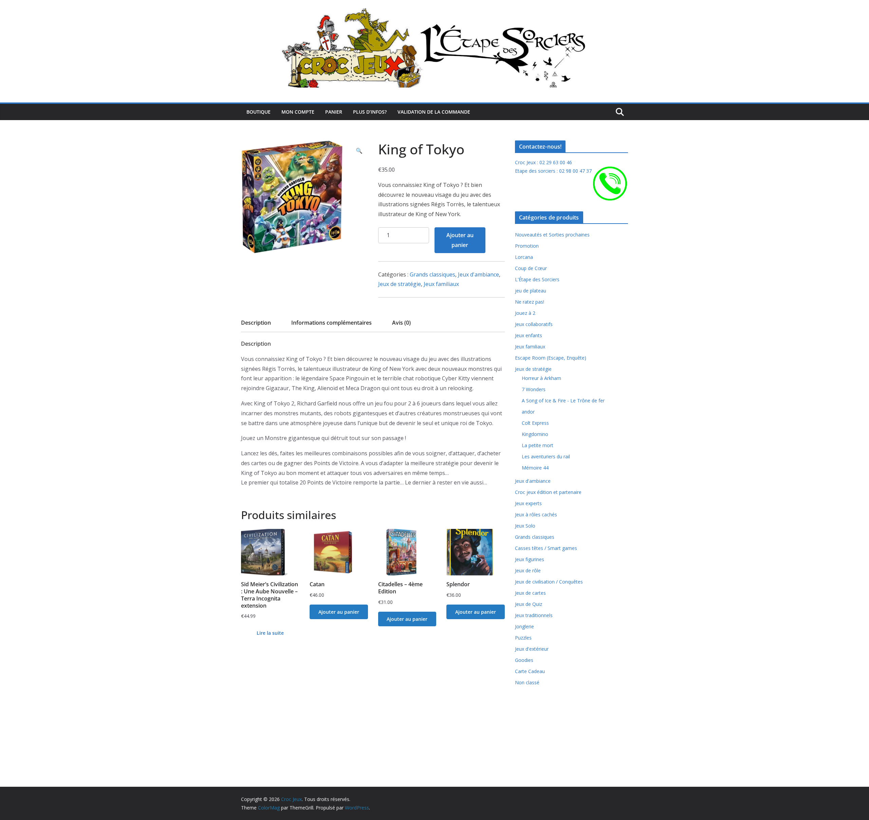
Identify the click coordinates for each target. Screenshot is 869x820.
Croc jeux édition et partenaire (548, 492)
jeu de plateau (530, 290)
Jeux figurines (529, 559)
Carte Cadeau (530, 671)
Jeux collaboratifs (534, 324)
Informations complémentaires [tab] (331, 322)
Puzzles (523, 637)
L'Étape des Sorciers (537, 279)
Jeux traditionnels (534, 615)
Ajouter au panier (460, 240)
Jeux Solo (525, 525)
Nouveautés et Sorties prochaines (552, 234)
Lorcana (524, 257)
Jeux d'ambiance (478, 274)
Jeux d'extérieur (532, 649)
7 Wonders (534, 389)
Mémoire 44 (535, 467)
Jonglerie (524, 626)
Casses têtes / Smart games (546, 548)
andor (528, 411)
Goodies (524, 660)
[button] (359, 151)
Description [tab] (256, 322)
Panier (333, 112)
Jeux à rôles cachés (536, 514)
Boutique (258, 112)
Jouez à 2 (525, 313)
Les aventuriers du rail (546, 456)
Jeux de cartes (530, 593)
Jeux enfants (528, 335)
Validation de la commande (433, 112)
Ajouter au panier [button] (338, 612)
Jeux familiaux (441, 284)
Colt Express (535, 423)
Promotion (527, 246)
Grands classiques (432, 274)
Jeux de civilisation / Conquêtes (549, 581)
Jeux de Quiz (528, 604)
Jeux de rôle (528, 570)
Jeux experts (528, 503)
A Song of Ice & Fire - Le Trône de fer (563, 400)
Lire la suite (270, 633)
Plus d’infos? (370, 112)
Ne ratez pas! (529, 302)
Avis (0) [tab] (401, 322)
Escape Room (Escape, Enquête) (550, 358)
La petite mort (537, 445)
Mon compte (297, 112)
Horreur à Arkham (541, 378)
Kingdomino (535, 434)
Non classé (527, 682)
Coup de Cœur (531, 268)
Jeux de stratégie (399, 284)
